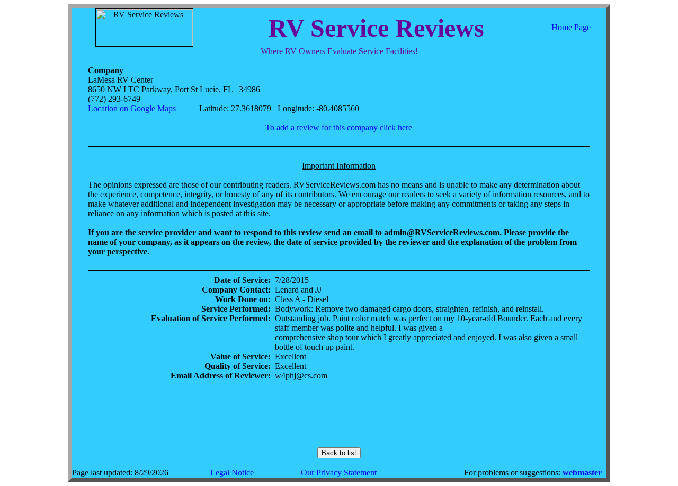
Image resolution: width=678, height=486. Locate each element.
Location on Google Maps (132, 108)
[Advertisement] (339, 414)
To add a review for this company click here (338, 127)
